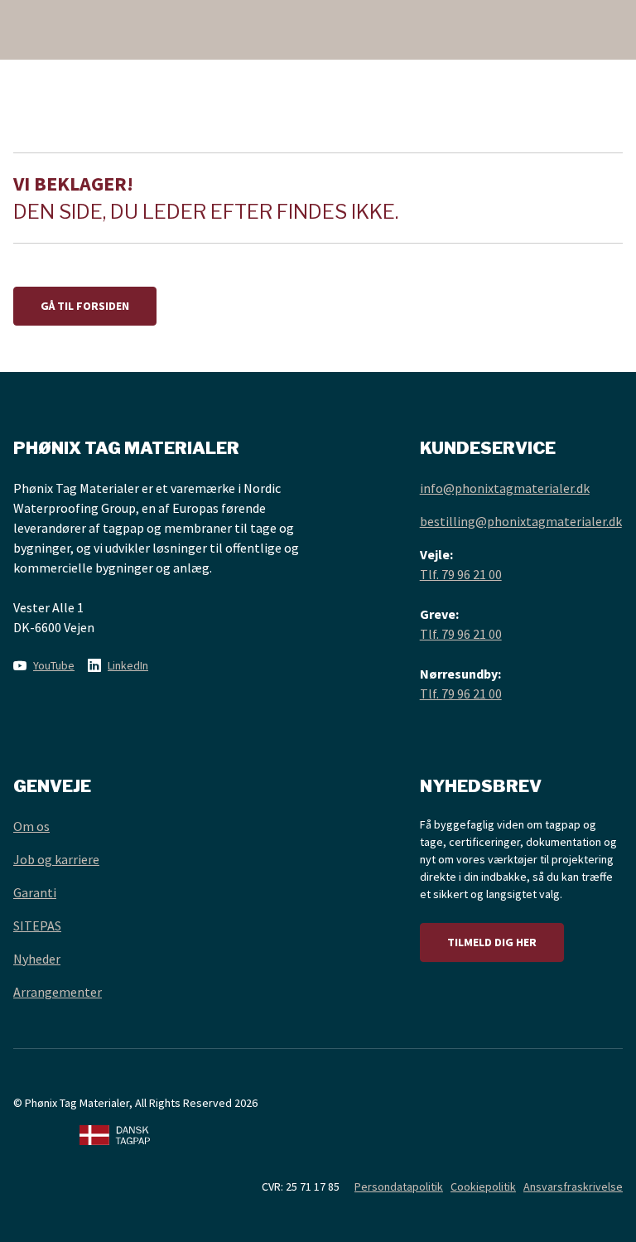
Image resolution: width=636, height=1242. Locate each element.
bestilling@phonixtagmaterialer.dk (521, 521)
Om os (31, 826)
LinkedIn (128, 665)
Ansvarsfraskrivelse (573, 1186)
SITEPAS (37, 925)
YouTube (54, 665)
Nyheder (36, 958)
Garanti (34, 892)
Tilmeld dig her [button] (492, 942)
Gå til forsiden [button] (85, 305)
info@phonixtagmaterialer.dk (505, 488)
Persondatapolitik (398, 1186)
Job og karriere (56, 859)
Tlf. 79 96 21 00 (461, 574)
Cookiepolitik (483, 1186)
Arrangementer (57, 991)
